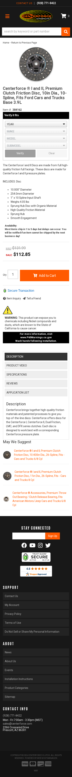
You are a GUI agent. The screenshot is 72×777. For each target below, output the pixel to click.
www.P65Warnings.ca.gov (36, 337)
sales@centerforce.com (17, 723)
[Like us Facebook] (24, 546)
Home (6, 42)
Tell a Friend (33, 298)
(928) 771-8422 (12, 715)
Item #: (7, 109)
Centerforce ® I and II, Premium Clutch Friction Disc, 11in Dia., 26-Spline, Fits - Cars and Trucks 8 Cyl (40, 475)
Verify (20, 153)
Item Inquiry (14, 298)
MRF (36, 771)
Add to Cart (47, 275)
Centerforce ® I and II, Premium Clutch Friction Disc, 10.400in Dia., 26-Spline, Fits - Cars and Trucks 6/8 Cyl (39, 454)
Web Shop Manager (47, 758)
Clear (52, 153)
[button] (36, 31)
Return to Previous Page (24, 42)
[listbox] (36, 124)
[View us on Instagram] (40, 546)
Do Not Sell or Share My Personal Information (32, 631)
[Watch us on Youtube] (32, 546)
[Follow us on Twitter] (48, 546)
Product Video (17, 365)
